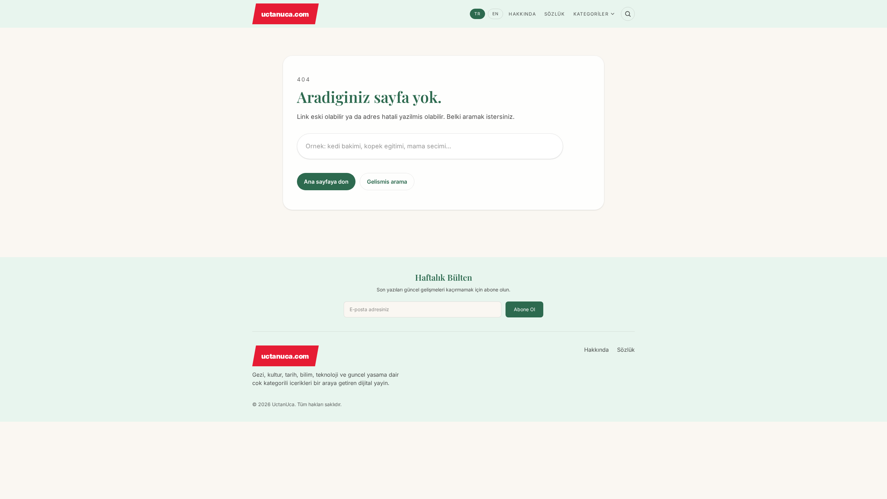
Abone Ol (524, 309)
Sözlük (554, 14)
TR (477, 13)
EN (495, 13)
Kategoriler (590, 14)
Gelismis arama (387, 181)
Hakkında (522, 14)
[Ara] (628, 14)
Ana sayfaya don (326, 181)
